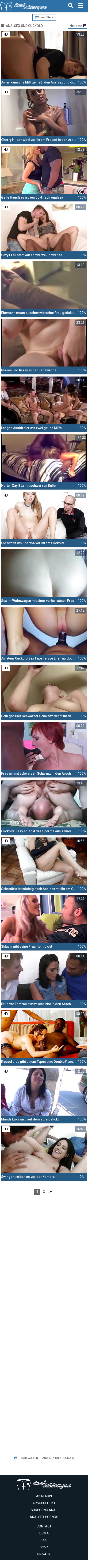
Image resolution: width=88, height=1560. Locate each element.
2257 (44, 1547)
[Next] (50, 1192)
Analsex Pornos (44, 1517)
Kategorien (29, 1458)
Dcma (44, 1533)
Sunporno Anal (44, 1510)
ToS (44, 1540)
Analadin (44, 1496)
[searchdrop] (71, 6)
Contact (44, 1526)
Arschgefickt (44, 1503)
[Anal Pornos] (24, 6)
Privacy (44, 1554)
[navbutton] (81, 6)
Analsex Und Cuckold (58, 1458)
